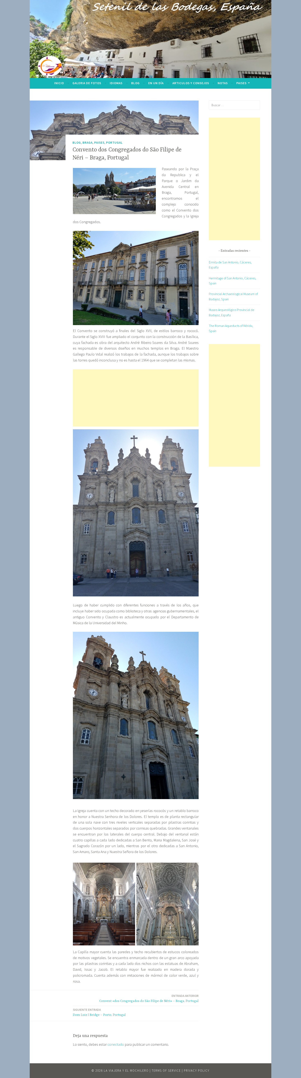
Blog (135, 83)
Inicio (59, 83)
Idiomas (116, 83)
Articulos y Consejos (190, 83)
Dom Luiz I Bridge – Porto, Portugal (99, 1012)
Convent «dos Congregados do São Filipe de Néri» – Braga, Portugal (149, 998)
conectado (116, 1044)
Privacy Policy (196, 1070)
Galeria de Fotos (86, 83)
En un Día (156, 83)
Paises (241, 83)
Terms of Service (166, 1070)
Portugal (114, 142)
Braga (88, 142)
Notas (223, 83)
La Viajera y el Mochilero (126, 1070)
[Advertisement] (136, 397)
